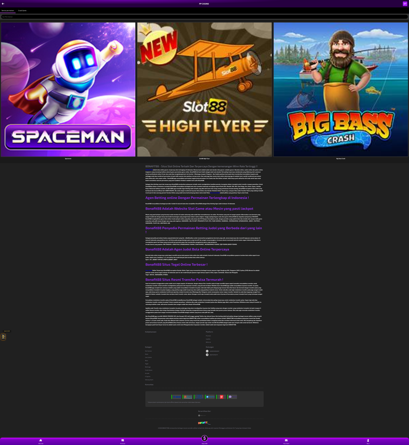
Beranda (40, 443)
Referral (208, 342)
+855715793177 (213, 354)
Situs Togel (148, 270)
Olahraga (148, 367)
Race (146, 360)
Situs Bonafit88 (215, 192)
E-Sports (147, 376)
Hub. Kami (286, 443)
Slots (146, 354)
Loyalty (208, 339)
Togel (146, 363)
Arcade (147, 373)
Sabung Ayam (149, 379)
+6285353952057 (214, 351)
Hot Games (148, 351)
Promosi (208, 335)
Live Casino (148, 357)
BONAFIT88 (148, 170)
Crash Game (148, 370)
